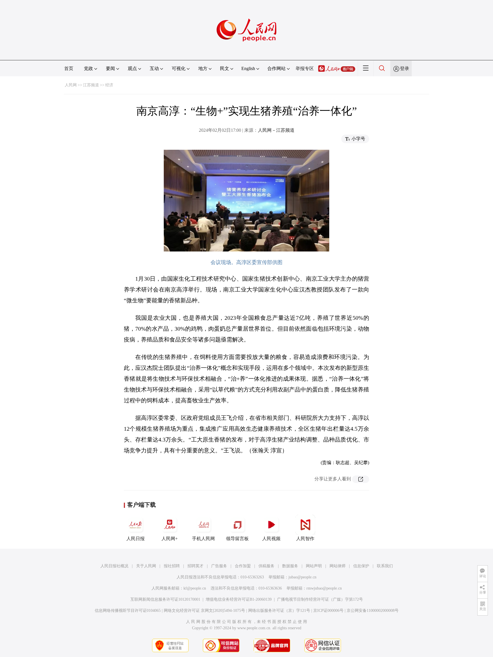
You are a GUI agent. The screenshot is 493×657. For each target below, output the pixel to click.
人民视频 (271, 538)
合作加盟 (243, 566)
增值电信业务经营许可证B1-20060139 (239, 599)
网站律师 (337, 566)
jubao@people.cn (302, 577)
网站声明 (314, 566)
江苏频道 (91, 85)
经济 (109, 85)
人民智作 (305, 538)
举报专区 (305, 68)
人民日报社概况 (114, 566)
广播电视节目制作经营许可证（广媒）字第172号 (320, 599)
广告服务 (219, 566)
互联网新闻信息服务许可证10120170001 (165, 599)
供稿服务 (266, 566)
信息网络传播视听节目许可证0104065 (128, 610)
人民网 (71, 85)
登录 (404, 68)
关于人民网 (146, 566)
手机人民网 (203, 538)
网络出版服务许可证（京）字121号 (279, 610)
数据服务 (290, 566)
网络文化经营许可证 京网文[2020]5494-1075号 (204, 610)
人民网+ (169, 538)
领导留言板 (237, 538)
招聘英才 (195, 566)
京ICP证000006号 (328, 610)
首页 (68, 68)
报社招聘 (172, 566)
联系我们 (385, 566)
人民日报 (135, 538)
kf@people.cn (194, 588)
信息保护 (361, 566)
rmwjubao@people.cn (324, 588)
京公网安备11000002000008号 (373, 610)
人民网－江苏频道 (276, 130)
